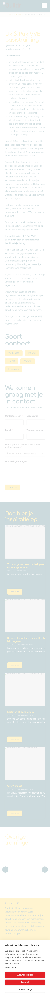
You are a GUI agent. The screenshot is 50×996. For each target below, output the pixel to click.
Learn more (10, 967)
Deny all (25, 982)
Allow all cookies (25, 975)
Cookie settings (25, 990)
